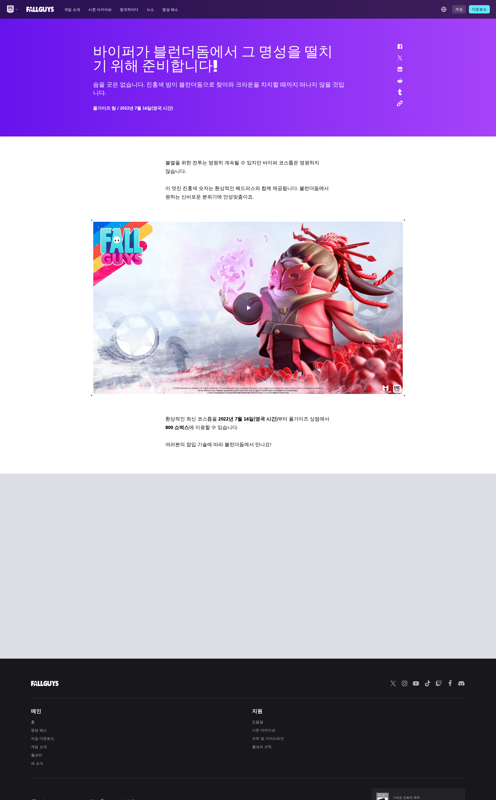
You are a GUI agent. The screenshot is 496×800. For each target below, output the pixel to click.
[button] (396, 49)
